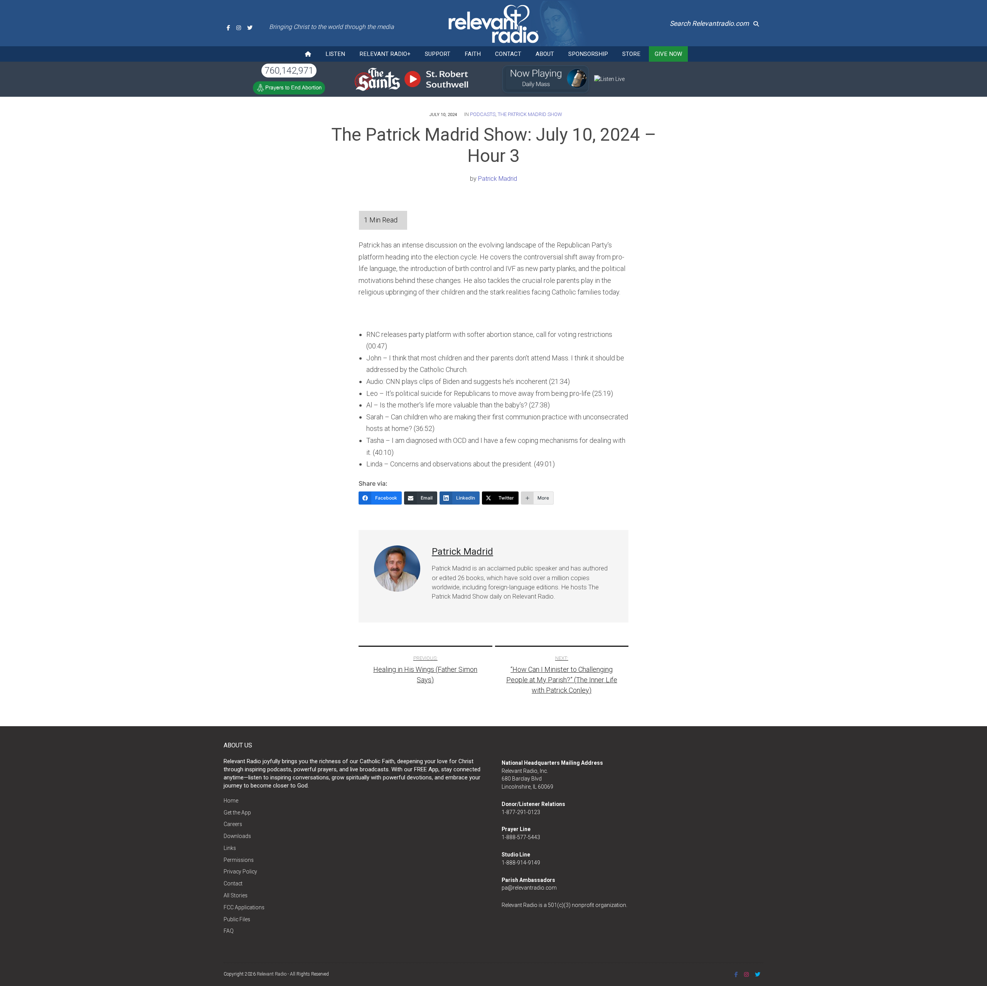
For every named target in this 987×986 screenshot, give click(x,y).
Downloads (237, 836)
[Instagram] (238, 27)
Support (437, 53)
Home (231, 801)
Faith (473, 53)
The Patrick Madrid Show (530, 114)
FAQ (229, 931)
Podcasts (482, 114)
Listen (335, 53)
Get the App (237, 812)
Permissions (239, 860)
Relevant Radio (271, 974)
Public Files (237, 919)
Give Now (668, 53)
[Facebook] (228, 27)
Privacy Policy (240, 871)
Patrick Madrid (497, 178)
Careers (233, 824)
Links (230, 848)
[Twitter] (250, 27)
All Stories (236, 895)
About (545, 53)
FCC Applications (244, 907)
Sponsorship (588, 53)
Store (631, 53)
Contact (508, 53)
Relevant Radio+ (385, 53)
